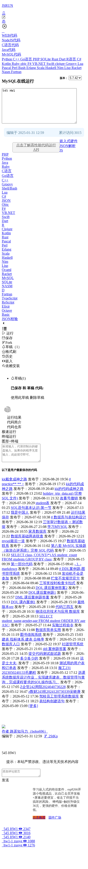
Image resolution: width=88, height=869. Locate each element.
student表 (42, 503)
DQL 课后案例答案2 (51, 588)
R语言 (71, 59)
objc (24, 64)
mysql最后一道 (13, 541)
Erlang (31, 68)
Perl (15, 68)
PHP (36, 59)
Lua (80, 64)
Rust (55, 59)
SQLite (46, 59)
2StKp (51, 736)
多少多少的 (29, 658)
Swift (50, 64)
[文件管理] (44, 21)
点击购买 (39, 817)
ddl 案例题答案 (54, 649)
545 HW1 (16, 829)
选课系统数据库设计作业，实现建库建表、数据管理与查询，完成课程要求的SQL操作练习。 (43, 677)
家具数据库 (37, 531)
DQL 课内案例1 (23, 602)
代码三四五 (65, 607)
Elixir (6, 306)
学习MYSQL (57, 527)
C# (79, 59)
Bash (22, 68)
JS (61, 150)
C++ (16, 59)
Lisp (68, 68)
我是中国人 (20, 512)
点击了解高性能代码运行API (36, 147)
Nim (60, 68)
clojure (60, 64)
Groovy (72, 64)
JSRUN (7, 5)
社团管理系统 (72, 644)
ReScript (8, 302)
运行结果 (14, 417)
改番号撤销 (69, 498)
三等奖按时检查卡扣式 (57, 583)
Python (7, 59)
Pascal (7, 68)
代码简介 (14, 422)
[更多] (33, 706)
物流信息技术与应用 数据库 (58, 611)
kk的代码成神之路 (69, 489)
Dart (62, 59)
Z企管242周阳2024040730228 (43, 687)
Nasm (6, 72)
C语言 (7, 171)
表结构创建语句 (52, 701)
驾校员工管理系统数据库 (59, 696)
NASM (7, 286)
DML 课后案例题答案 (32, 597)
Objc (5, 205)
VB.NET (39, 64)
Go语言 (26, 59)
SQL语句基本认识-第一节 (31, 508)
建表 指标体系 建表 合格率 (23, 639)
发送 (5, 780)
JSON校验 (10, 319)
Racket (76, 68)
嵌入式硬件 (69, 141)
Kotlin (7, 64)
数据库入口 (11, 644)
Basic (6, 314)
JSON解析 (68, 146)
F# (30, 64)
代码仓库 (14, 427)
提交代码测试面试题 (44, 653)
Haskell (51, 68)
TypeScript (9, 298)
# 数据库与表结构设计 (68, 517)
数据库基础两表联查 (27, 536)
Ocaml (6, 270)
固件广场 (55, 817)
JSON (6, 200)
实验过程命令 (63, 625)
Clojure (7, 229)
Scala (41, 68)
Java (5, 162)
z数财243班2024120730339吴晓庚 (54, 691)
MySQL (8, 278)
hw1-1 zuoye (18, 841)
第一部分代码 (21, 564)
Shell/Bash (9, 188)
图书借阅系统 (31, 634)
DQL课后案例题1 (42, 592)
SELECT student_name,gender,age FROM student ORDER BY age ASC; (43, 620)
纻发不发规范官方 (65, 578)
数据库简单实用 (48, 630)
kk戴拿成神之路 (14, 479)
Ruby (16, 64)
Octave (7, 310)
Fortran (16, 72)
